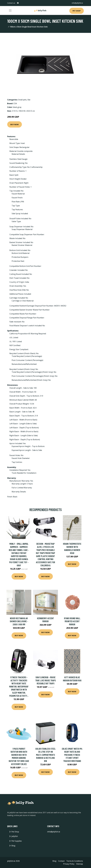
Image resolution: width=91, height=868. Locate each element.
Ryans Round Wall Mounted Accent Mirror (72, 621)
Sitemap (79, 864)
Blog (13, 845)
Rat (29, 99)
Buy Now (14, 124)
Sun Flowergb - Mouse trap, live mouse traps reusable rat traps (45, 680)
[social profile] (18, 3)
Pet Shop (77, 11)
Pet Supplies (16, 841)
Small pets (22, 99)
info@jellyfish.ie (77, 3)
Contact (61, 861)
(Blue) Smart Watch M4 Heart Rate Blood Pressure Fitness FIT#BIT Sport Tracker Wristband (72, 754)
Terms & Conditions (74, 861)
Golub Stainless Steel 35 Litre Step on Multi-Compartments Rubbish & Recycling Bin (45, 754)
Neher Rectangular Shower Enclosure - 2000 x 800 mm (19, 621)
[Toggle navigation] (10, 10)
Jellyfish (14, 836)
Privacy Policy (68, 864)
